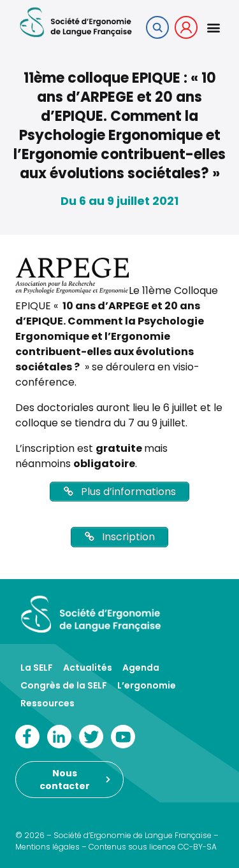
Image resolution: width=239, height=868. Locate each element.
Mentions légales (47, 846)
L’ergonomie (146, 685)
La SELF (36, 667)
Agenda (140, 667)
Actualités (87, 667)
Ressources (47, 703)
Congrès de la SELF (63, 685)
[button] (213, 27)
